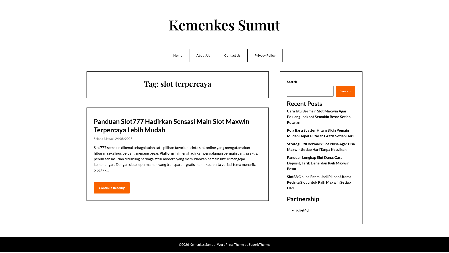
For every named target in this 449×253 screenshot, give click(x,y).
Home (177, 55)
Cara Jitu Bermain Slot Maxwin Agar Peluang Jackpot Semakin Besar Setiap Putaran (319, 116)
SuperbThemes (259, 244)
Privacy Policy (265, 55)
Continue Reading (112, 188)
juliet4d (302, 210)
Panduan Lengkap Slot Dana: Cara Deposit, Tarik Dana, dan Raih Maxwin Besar (318, 163)
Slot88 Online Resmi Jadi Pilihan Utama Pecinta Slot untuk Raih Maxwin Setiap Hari (319, 182)
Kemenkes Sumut (224, 24)
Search (292, 82)
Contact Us (232, 55)
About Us (203, 55)
